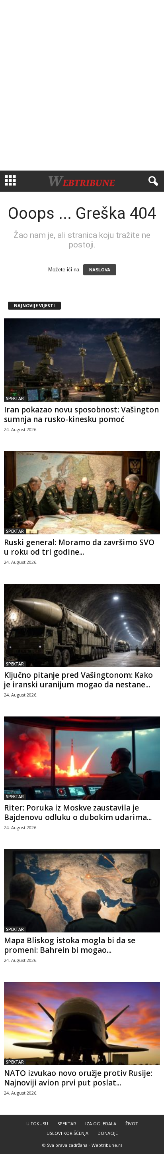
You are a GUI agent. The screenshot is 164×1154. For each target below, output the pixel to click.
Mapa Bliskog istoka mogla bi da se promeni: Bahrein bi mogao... (69, 945)
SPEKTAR (15, 398)
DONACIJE (108, 1133)
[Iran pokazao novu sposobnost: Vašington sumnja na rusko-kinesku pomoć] (82, 360)
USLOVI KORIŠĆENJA (67, 1133)
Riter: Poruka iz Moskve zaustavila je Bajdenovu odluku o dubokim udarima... (78, 812)
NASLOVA (99, 269)
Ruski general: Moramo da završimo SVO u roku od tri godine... (79, 547)
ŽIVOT (131, 1124)
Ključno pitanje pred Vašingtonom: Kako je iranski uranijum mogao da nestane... (78, 680)
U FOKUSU (37, 1124)
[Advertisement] (82, 85)
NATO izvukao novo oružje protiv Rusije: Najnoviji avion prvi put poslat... (78, 1078)
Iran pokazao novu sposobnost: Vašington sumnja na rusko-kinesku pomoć (81, 414)
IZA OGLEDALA (100, 1124)
